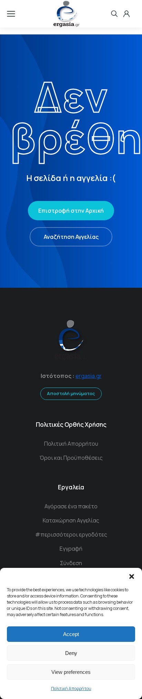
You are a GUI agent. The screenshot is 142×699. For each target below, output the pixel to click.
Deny (71, 653)
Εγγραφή (71, 548)
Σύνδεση (71, 563)
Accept (71, 634)
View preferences (71, 672)
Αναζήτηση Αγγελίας (71, 237)
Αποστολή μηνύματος (71, 393)
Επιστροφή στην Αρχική (71, 210)
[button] (131, 576)
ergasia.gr (88, 376)
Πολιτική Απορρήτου (71, 688)
